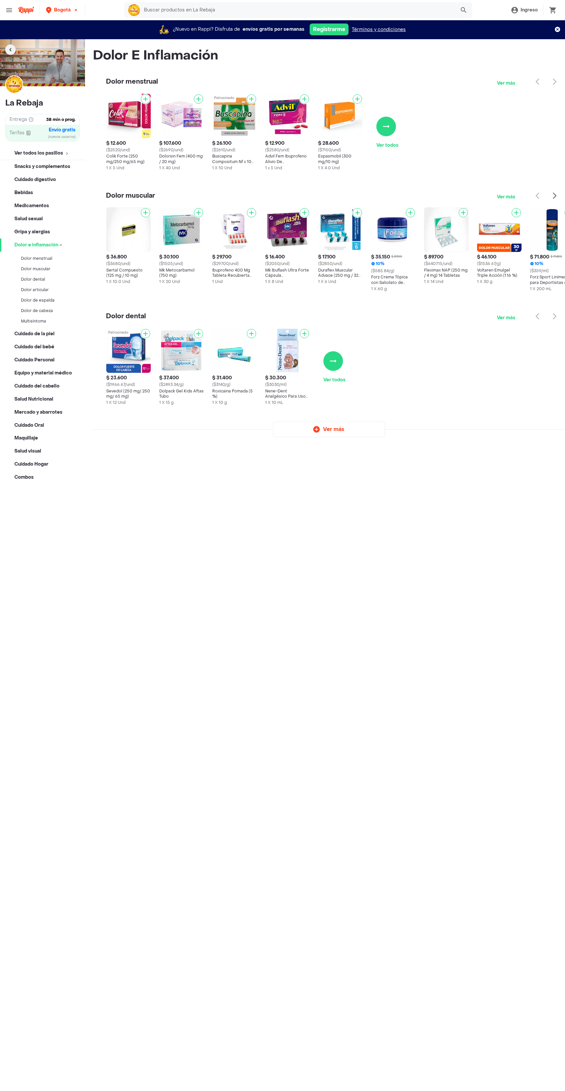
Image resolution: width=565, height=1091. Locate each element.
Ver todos (387, 145)
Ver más (506, 83)
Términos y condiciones (379, 29)
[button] (62, 10)
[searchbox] (297, 10)
